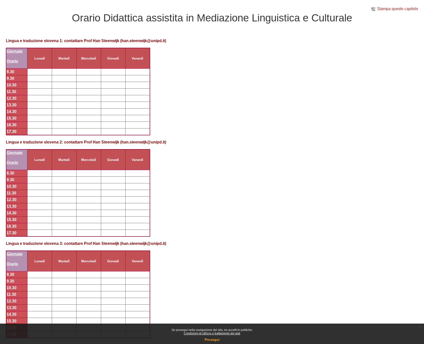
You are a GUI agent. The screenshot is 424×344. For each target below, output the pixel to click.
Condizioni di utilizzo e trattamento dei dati (212, 333)
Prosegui (212, 340)
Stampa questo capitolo (397, 9)
